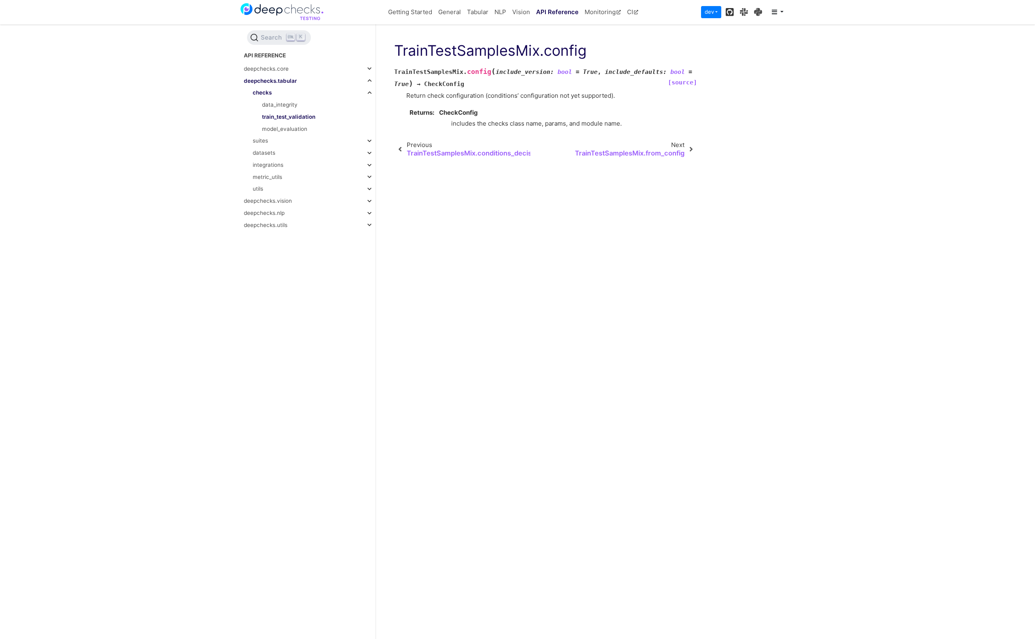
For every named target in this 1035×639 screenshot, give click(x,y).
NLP (500, 12)
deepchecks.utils (265, 225)
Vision (521, 12)
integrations (268, 165)
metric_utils (267, 177)
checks (262, 92)
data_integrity (280, 104)
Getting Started (410, 12)
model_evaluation (284, 129)
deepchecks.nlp (264, 213)
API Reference (557, 12)
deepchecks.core (266, 68)
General (449, 12)
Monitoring (600, 12)
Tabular (477, 12)
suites (260, 140)
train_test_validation (288, 117)
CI (630, 12)
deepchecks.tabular (270, 81)
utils (258, 188)
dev (709, 11)
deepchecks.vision (268, 201)
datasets (264, 152)
